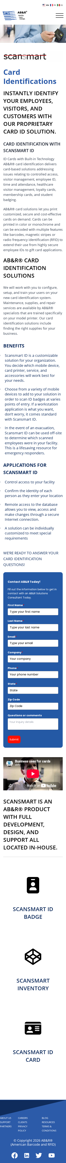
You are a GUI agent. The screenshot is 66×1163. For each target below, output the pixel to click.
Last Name (16, 621)
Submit (14, 739)
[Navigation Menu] (59, 15)
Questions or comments (25, 715)
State (12, 684)
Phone (13, 668)
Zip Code (14, 699)
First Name (16, 605)
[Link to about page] (14, 1155)
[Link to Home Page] (15, 15)
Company (15, 652)
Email (12, 637)
